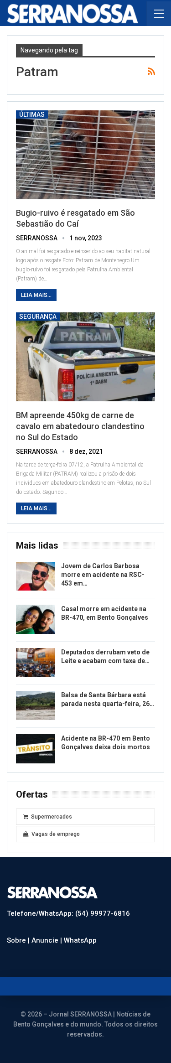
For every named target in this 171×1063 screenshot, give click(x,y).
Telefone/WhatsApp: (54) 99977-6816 (68, 913)
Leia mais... (36, 295)
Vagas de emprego (55, 834)
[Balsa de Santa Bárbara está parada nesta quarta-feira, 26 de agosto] (35, 705)
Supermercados (51, 817)
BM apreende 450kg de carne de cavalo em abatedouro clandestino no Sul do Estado (80, 426)
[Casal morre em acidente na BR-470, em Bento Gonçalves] (35, 619)
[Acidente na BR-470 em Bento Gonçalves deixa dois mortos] (35, 748)
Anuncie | (47, 940)
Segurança (38, 316)
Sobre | (19, 940)
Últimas (32, 114)
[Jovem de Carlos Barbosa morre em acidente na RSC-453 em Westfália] (35, 576)
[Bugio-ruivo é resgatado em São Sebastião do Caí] (85, 154)
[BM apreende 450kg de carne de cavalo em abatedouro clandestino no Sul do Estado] (85, 356)
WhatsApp (80, 940)
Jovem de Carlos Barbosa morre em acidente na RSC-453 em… (103, 574)
